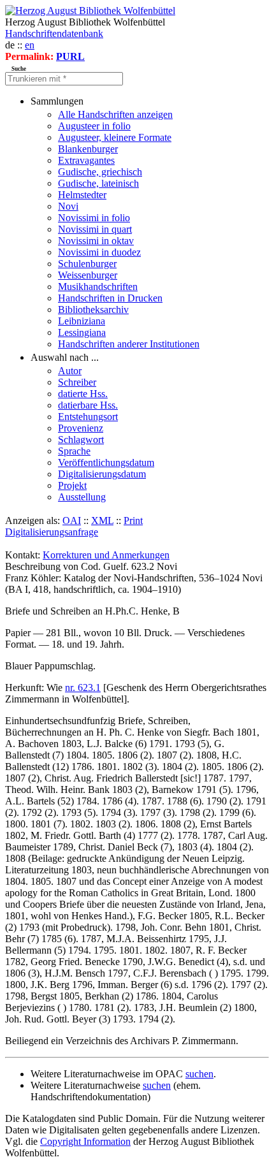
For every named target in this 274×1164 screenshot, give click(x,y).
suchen (199, 1073)
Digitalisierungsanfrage (51, 532)
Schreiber (77, 382)
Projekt (72, 485)
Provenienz (80, 428)
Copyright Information (85, 1141)
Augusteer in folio (94, 125)
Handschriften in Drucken (110, 298)
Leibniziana (81, 321)
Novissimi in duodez (99, 252)
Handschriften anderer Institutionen (128, 343)
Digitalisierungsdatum (102, 474)
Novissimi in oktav (96, 240)
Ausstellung (82, 496)
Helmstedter (82, 194)
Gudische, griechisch (100, 171)
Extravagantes (86, 160)
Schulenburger (87, 263)
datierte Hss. (83, 393)
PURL (70, 56)
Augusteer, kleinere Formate (114, 137)
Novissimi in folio (94, 217)
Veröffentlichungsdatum (106, 462)
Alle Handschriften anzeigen (115, 114)
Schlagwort (81, 439)
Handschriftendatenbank (54, 33)
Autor (70, 370)
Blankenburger (88, 148)
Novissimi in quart (95, 229)
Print (133, 520)
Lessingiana (82, 332)
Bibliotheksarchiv (93, 309)
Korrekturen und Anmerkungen (106, 554)
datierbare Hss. (88, 405)
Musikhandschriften (98, 286)
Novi (68, 206)
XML (102, 520)
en (29, 45)
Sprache (74, 451)
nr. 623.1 (83, 687)
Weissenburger (87, 275)
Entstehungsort (88, 416)
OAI (71, 520)
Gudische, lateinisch (98, 183)
